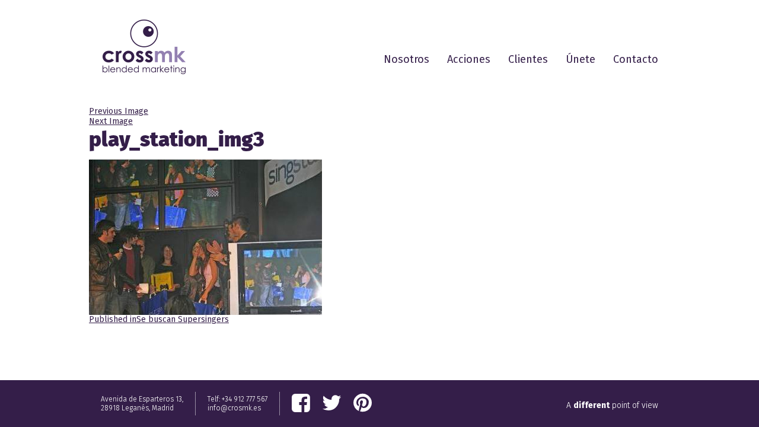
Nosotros (406, 59)
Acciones (468, 59)
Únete (580, 59)
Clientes (528, 59)
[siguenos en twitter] (332, 403)
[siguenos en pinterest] (362, 403)
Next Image (111, 121)
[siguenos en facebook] (301, 403)
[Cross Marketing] (144, 47)
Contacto (635, 59)
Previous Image (118, 111)
